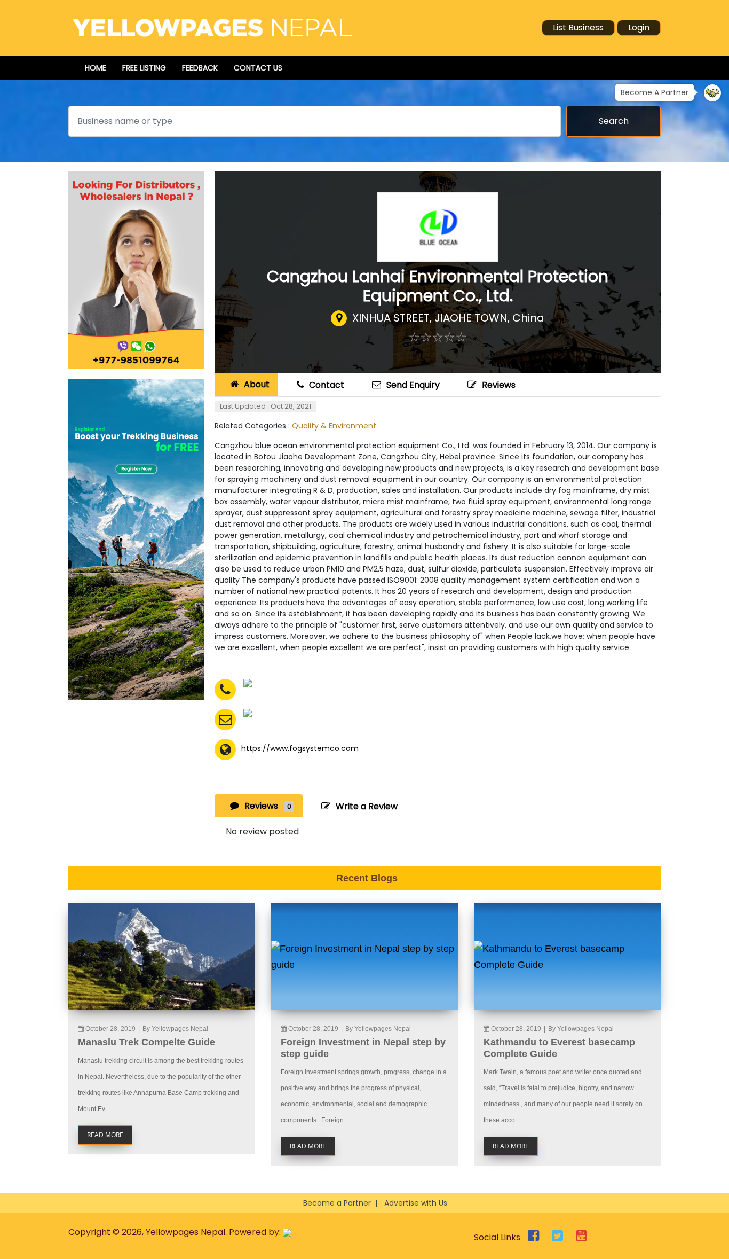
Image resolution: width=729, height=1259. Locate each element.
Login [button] (638, 27)
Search (614, 121)
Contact (326, 385)
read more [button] (105, 1134)
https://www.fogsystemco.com (300, 748)
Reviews (499, 385)
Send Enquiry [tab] (413, 385)
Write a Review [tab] (367, 806)
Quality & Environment (334, 425)
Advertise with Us (415, 1203)
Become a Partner (337, 1203)
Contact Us (258, 67)
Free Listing (144, 67)
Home (95, 67)
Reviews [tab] (267, 806)
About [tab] (257, 384)
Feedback (200, 67)
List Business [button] (578, 27)
